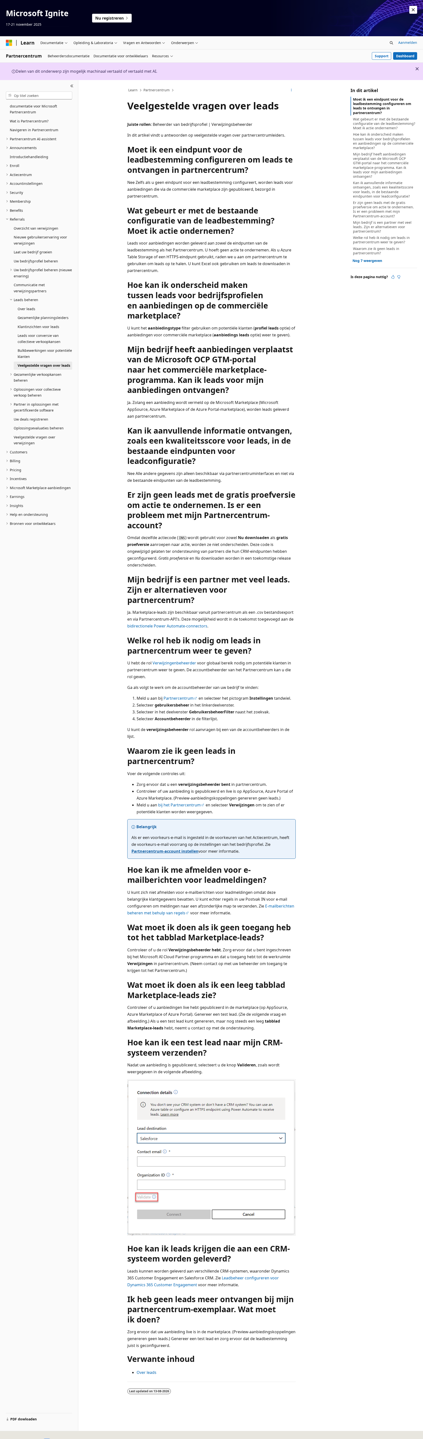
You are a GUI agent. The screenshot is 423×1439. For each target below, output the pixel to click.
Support (381, 56)
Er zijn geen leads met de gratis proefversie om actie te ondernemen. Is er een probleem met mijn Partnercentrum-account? (383, 209)
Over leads (146, 1372)
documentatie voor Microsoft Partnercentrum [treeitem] (33, 109)
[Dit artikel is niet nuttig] (399, 277)
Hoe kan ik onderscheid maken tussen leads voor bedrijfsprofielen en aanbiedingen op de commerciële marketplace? (383, 141)
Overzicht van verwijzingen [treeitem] (36, 228)
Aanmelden (407, 42)
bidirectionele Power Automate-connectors (167, 626)
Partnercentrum (156, 90)
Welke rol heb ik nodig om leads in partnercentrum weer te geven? (381, 239)
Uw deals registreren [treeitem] (31, 419)
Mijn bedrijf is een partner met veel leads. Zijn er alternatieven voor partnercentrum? (382, 227)
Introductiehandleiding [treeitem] (29, 156)
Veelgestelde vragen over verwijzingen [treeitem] (34, 440)
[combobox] (39, 95)
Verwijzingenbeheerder (174, 663)
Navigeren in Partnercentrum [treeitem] (34, 130)
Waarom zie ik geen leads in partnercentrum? (376, 250)
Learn (133, 90)
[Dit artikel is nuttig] (393, 277)
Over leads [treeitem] (26, 309)
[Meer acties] (291, 90)
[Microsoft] (9, 43)
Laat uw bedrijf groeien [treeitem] (33, 252)
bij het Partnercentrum (179, 805)
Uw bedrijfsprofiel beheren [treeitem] (36, 261)
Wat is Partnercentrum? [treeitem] (29, 121)
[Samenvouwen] (72, 86)
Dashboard (405, 56)
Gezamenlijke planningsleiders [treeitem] (43, 317)
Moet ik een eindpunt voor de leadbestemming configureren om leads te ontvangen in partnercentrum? (382, 106)
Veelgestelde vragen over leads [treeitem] (44, 365)
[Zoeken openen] (391, 42)
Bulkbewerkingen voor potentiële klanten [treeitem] (45, 353)
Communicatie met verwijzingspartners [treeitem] (30, 288)
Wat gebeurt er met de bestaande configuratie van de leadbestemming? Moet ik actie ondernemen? (384, 123)
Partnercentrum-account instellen (165, 851)
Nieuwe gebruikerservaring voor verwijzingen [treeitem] (40, 240)
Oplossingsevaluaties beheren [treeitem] (39, 428)
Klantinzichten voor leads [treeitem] (38, 326)
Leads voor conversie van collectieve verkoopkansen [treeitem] (39, 338)
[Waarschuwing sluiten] (413, 10)
